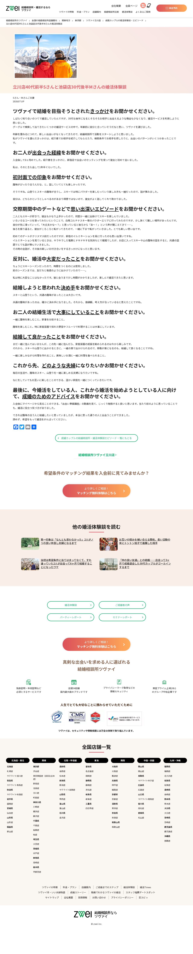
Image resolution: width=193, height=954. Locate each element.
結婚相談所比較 (111, 11)
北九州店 (168, 775)
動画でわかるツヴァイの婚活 (106, 892)
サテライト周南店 (146, 799)
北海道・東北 (17, 760)
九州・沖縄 (175, 760)
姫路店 (115, 789)
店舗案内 (97, 11)
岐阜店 (89, 799)
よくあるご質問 (143, 11)
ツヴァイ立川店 (93, 20)
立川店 (36, 792)
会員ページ (131, 5)
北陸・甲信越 (70, 760)
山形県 (10, 817)
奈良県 (115, 812)
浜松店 (89, 789)
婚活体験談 (127, 11)
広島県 (141, 785)
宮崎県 (167, 817)
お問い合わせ (99, 897)
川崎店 (36, 806)
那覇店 (167, 840)
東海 (96, 760)
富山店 (62, 808)
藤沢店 (36, 816)
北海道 (10, 766)
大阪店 (115, 771)
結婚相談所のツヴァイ (16, 20)
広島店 (141, 789)
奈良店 (115, 817)
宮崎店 (167, 822)
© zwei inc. (96, 923)
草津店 (115, 808)
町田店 (36, 797)
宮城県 (10, 808)
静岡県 (89, 780)
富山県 (62, 803)
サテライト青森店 (15, 785)
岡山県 (141, 766)
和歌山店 (116, 826)
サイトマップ (52, 897)
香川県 (141, 803)
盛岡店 (10, 803)
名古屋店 (89, 771)
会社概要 (116, 5)
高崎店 (36, 862)
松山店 (141, 817)
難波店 (115, 775)
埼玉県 (36, 839)
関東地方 (66, 20)
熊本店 (167, 803)
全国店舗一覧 (96, 746)
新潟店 (62, 785)
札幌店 (10, 771)
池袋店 (36, 788)
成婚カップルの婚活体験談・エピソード (124, 20)
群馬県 (36, 857)
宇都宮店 (37, 871)
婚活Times (145, 887)
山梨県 (62, 794)
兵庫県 (115, 780)
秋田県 (10, 789)
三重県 (89, 803)
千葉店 (36, 825)
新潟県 (62, 780)
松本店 (62, 775)
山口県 (141, 794)
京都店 (115, 799)
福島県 (10, 826)
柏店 (35, 834)
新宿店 (36, 783)
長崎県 (167, 789)
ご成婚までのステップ (107, 887)
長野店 (62, 771)
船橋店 (36, 829)
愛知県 (89, 766)
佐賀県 (167, 780)
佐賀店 (167, 785)
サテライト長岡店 (67, 789)
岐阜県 (89, 794)
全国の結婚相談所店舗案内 (44, 20)
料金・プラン (83, 11)
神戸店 (115, 785)
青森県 (10, 780)
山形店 (10, 822)
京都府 (115, 794)
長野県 (62, 766)
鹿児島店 (168, 831)
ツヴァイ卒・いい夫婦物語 (51, 892)
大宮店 (36, 844)
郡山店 (10, 831)
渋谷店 (36, 771)
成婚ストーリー (78, 892)
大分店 (167, 812)
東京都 (78, 20)
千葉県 (36, 820)
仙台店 (10, 812)
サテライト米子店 (146, 780)
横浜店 (36, 811)
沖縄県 (167, 836)
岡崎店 (89, 775)
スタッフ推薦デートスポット (140, 892)
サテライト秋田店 (15, 794)
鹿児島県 (168, 826)
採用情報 (82, 897)
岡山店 (141, 771)
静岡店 (89, 785)
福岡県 (167, 766)
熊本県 (167, 799)
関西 (123, 760)
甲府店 (62, 799)
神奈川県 (37, 802)
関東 (44, 760)
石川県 (62, 812)
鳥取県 (141, 775)
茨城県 (36, 848)
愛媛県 (141, 812)
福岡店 (167, 771)
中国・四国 (149, 760)
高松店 (141, 808)
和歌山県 (116, 822)
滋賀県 (115, 803)
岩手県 (10, 799)
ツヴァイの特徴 (66, 11)
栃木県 (36, 867)
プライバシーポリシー (122, 897)
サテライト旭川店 (15, 775)
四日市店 (89, 808)
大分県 (167, 808)
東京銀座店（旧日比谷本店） (44, 777)
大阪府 (115, 766)
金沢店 (62, 817)
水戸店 (36, 853)
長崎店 (167, 794)
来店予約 (173, 7)
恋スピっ (143, 897)
